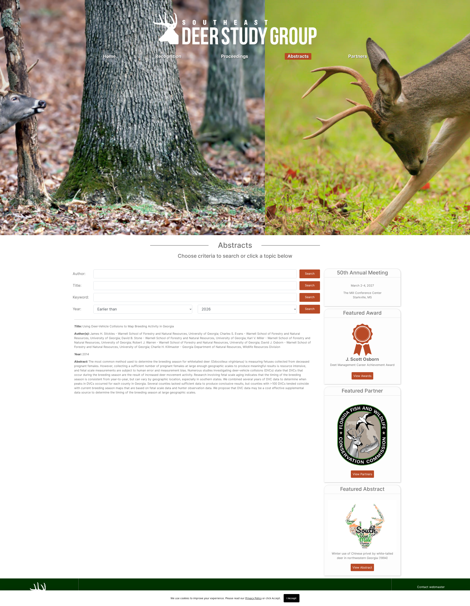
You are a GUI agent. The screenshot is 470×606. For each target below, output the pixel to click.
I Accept (292, 598)
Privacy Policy (253, 598)
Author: (79, 273)
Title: (77, 285)
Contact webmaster (431, 587)
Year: (77, 309)
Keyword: (81, 297)
